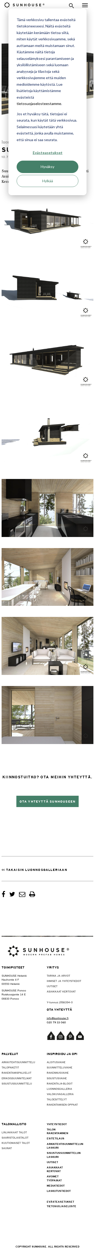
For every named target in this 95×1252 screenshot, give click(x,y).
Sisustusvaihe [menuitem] (57, 1078)
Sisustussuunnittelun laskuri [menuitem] (58, 1154)
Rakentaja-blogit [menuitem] (60, 1083)
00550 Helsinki (11, 983)
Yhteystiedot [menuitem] (57, 1124)
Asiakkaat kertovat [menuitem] (61, 991)
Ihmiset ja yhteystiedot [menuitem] (64, 980)
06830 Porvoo (10, 998)
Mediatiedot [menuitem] (56, 1185)
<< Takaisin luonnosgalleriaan (34, 870)
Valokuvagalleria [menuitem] (60, 1094)
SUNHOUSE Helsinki (14, 975)
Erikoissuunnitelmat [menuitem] (17, 1078)
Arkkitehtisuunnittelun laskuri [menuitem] (58, 1145)
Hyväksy (47, 166)
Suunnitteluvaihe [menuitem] (59, 1067)
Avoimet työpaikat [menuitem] (54, 1178)
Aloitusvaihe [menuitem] (56, 1062)
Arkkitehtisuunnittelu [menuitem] (18, 1062)
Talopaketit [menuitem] (10, 1067)
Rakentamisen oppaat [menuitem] (62, 1104)
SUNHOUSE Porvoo (14, 990)
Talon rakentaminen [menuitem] (57, 1131)
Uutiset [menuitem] (52, 986)
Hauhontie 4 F (10, 979)
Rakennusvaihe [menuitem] (58, 1072)
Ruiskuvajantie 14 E (14, 994)
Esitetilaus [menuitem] (55, 1138)
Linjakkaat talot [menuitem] (14, 1132)
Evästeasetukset (48, 152)
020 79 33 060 (56, 1022)
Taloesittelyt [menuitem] (57, 1099)
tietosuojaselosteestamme (39, 103)
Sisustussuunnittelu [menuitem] (17, 1083)
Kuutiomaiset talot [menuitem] (16, 1142)
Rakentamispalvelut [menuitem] (16, 1072)
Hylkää (47, 181)
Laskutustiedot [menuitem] (58, 1190)
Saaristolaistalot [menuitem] (15, 1137)
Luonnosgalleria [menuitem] (59, 1088)
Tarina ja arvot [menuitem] (58, 975)
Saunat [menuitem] (7, 1148)
